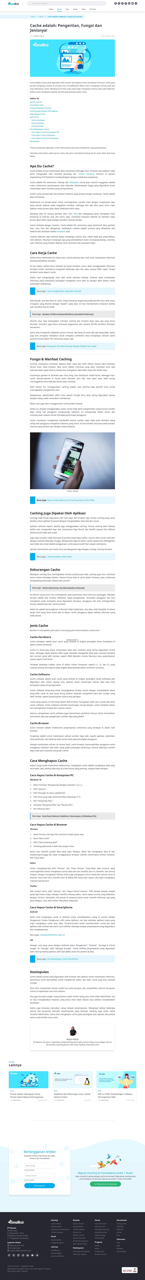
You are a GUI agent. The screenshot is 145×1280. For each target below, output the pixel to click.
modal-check (71, 640)
